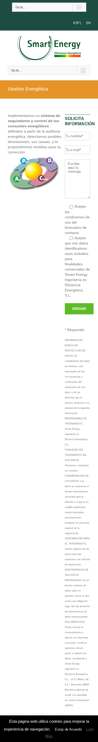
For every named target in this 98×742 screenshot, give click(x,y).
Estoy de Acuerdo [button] (68, 729)
